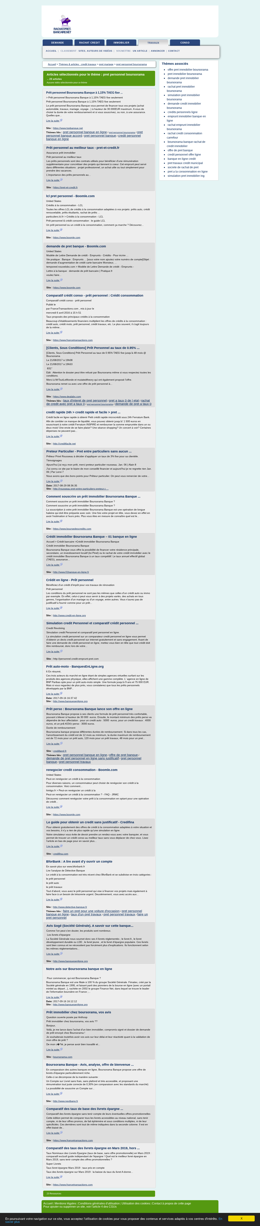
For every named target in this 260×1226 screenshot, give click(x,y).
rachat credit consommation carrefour (184, 135)
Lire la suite (53, 120)
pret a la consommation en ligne (188, 171)
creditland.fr (60, 751)
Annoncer (158, 51)
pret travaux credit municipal (185, 163)
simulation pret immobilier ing (186, 175)
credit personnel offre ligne (184, 154)
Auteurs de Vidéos (99, 51)
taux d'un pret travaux (86, 914)
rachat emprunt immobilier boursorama (183, 127)
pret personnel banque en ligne (85, 132)
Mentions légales (65, 1203)
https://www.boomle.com (66, 237)
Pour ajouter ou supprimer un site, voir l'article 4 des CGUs (80, 1206)
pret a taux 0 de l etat (124, 400)
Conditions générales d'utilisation (99, 1203)
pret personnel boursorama (122, 132)
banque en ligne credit (182, 158)
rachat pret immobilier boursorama (181, 88)
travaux (153, 43)
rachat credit (89, 42)
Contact (174, 51)
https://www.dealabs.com (67, 396)
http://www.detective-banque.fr (70, 907)
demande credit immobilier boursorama (184, 105)
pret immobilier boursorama (185, 73)
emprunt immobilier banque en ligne (186, 118)
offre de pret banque (123, 755)
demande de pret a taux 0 (133, 404)
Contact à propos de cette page (171, 1203)
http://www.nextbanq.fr (65, 1101)
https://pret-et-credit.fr (65, 187)
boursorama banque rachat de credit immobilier (186, 144)
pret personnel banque (100, 135)
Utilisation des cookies (136, 1203)
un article (140, 51)
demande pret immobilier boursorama (183, 80)
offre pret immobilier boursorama (188, 69)
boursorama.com (62, 1056)
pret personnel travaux (75, 762)
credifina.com (60, 853)
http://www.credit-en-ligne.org (69, 615)
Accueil (51, 51)
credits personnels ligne (183, 112)
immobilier (121, 42)
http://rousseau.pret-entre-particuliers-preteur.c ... (81, 488)
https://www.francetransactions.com (73, 340)
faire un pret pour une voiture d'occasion (91, 911)
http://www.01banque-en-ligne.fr (71, 572)
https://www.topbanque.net (68, 128)
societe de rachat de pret (183, 167)
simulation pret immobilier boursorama (183, 97)
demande (57, 42)
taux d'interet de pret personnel (85, 400)
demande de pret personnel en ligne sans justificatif (82, 758)
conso (185, 42)
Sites (82, 51)
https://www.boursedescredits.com (72, 528)
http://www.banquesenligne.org (70, 701)
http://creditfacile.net (64, 443)
